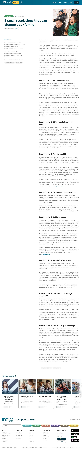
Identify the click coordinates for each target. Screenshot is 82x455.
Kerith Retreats (46, 435)
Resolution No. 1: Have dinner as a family (12, 42)
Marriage (27, 425)
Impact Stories (74, 425)
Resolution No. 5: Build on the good (11, 51)
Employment (18, 438)
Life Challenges (45, 425)
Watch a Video (4, 441)
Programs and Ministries (6, 435)
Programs (54, 2)
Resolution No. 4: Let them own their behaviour (13, 48)
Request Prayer (4, 432)
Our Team (31, 435)
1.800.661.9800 (9, 447)
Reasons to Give (60, 434)
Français (65, 2)
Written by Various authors (9, 28)
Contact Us (32, 441)
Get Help (15, 2)
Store (71, 2)
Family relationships (9, 62)
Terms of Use (59, 447)
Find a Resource (5, 436)
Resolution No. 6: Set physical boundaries (12, 53)
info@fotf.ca (15, 447)
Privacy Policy (54, 447)
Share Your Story (19, 433)
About (60, 2)
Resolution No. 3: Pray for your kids (11, 46)
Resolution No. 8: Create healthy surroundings (13, 59)
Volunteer (17, 436)
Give (77, 2)
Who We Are (32, 432)
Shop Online (4, 438)
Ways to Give (59, 436)
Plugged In (45, 438)
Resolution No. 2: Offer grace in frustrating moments (14, 44)
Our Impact (32, 433)
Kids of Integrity (46, 436)
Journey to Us (45, 432)
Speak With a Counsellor (6, 433)
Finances (31, 436)
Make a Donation (19, 435)
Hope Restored (46, 433)
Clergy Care (64, 425)
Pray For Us (18, 432)
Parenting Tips (19, 62)
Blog (30, 438)
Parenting (9, 16)
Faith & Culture (55, 425)
